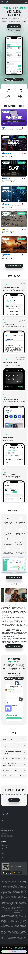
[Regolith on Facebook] (8, 836)
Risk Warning (4, 847)
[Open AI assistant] (23, 2)
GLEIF (2, 857)
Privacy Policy (4, 843)
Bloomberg (3, 855)
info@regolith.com (7, 831)
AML (2, 848)
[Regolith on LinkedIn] (5, 836)
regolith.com (7, 910)
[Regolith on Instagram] (2, 836)
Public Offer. (20, 948)
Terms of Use (4, 845)
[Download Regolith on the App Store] (9, 79)
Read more (24, 625)
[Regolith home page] (5, 2)
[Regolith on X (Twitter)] (11, 836)
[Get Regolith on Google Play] (19, 79)
